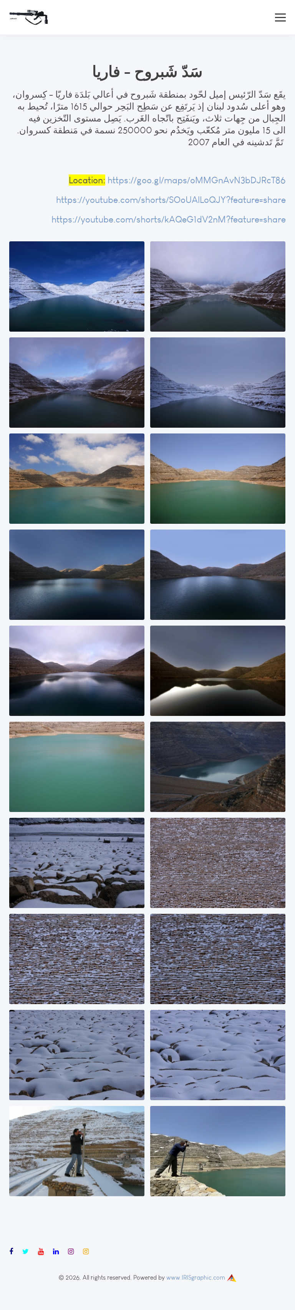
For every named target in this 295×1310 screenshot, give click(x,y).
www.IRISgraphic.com (195, 1277)
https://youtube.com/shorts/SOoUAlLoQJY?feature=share (171, 199)
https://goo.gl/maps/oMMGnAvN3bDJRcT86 (197, 180)
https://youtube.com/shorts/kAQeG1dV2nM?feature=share (168, 219)
